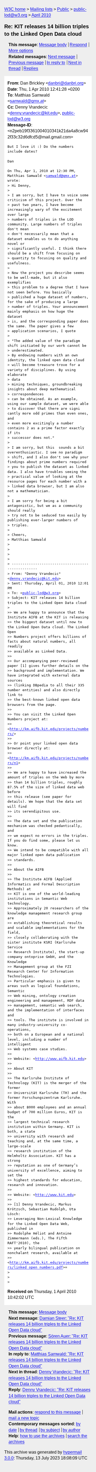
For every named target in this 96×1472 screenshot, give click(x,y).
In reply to (56, 62)
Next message (61, 56)
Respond (78, 44)
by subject (50, 1430)
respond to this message (58, 1412)
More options (21, 50)
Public (63, 9)
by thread (28, 1430)
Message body (53, 44)
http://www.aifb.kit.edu (59, 1059)
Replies (30, 68)
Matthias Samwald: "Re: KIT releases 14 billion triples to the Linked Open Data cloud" (46, 1360)
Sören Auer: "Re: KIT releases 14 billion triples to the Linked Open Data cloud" (48, 1342)
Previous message (26, 62)
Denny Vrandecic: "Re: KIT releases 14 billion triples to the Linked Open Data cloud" (49, 1378)
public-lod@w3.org (40, 593)
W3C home (15, 9)
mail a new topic (24, 1418)
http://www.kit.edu (54, 1195)
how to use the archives (42, 1436)
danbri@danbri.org (65, 83)
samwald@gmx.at (27, 101)
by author (71, 1430)
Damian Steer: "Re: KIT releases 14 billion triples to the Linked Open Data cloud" (46, 1324)
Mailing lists (41, 9)
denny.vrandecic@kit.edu (34, 113)
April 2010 (41, 15)
